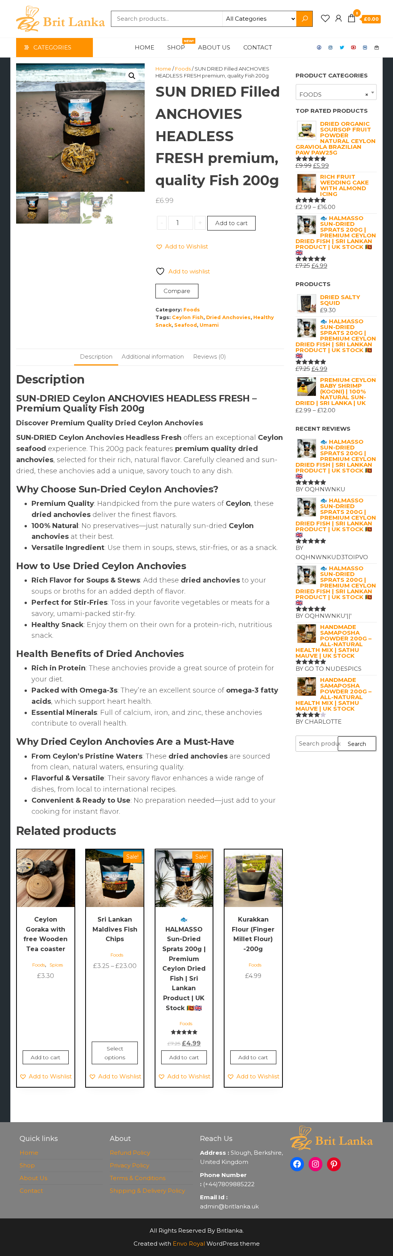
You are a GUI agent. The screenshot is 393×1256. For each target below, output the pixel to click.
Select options (114, 1052)
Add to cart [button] (45, 1057)
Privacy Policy (129, 1165)
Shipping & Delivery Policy (147, 1190)
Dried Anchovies (228, 317)
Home (144, 47)
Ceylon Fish (187, 317)
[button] (132, 76)
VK (365, 47)
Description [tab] (96, 356)
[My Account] (338, 18)
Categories (52, 47)
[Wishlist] (325, 18)
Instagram (331, 47)
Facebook (319, 47)
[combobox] (336, 92)
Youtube (354, 47)
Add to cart (231, 223)
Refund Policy (130, 1152)
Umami (209, 325)
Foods (183, 69)
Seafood (185, 325)
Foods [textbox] (334, 94)
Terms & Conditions (137, 1178)
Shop (179, 45)
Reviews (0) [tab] (209, 356)
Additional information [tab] (153, 356)
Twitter (342, 47)
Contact (257, 47)
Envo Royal (189, 1243)
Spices (56, 965)
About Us (214, 47)
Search (357, 744)
